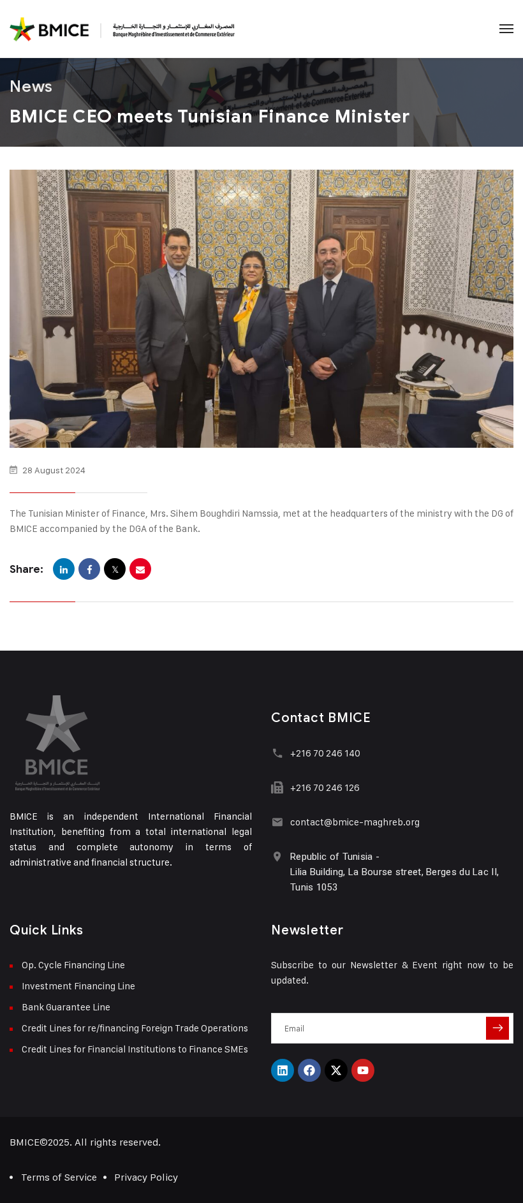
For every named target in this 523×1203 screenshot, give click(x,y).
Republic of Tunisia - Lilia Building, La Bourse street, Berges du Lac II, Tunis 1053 (394, 872)
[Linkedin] (282, 1070)
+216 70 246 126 (325, 787)
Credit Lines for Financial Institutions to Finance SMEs (135, 1049)
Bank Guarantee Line (66, 1007)
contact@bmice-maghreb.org (355, 822)
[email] (140, 569)
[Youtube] (362, 1070)
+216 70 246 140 (325, 753)
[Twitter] (115, 569)
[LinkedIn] (64, 569)
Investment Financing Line (78, 986)
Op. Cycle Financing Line (73, 965)
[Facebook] (89, 569)
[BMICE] (122, 29)
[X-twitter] (336, 1070)
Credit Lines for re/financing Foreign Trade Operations (135, 1028)
